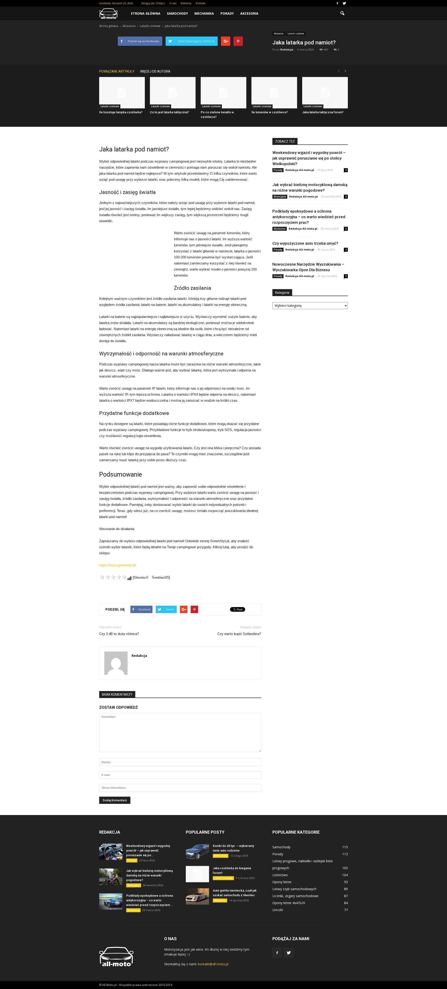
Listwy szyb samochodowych (294, 889)
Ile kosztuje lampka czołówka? (120, 112)
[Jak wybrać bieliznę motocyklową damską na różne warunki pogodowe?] (110, 877)
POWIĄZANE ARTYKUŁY (117, 71)
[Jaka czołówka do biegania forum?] (197, 874)
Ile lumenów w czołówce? (269, 112)
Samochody (177, 13)
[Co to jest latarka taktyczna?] (173, 92)
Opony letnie (281, 882)
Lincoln (277, 910)
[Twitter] (344, 3)
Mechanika (204, 13)
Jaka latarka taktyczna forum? (322, 112)
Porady (227, 13)
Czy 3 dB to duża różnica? (119, 634)
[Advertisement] (134, 261)
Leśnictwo (280, 875)
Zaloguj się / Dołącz (153, 3)
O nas (172, 3)
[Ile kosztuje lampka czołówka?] (122, 92)
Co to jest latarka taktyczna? (169, 112)
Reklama (186, 3)
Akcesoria (249, 13)
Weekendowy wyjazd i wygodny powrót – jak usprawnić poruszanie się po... (148, 850)
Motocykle (280, 196)
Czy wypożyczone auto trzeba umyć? (305, 243)
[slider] (113, 577)
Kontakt (200, 3)
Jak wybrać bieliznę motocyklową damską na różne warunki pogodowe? (149, 875)
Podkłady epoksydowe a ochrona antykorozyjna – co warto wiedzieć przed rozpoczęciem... (149, 900)
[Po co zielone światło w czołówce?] (223, 92)
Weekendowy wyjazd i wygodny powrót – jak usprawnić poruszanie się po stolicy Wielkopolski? (308, 158)
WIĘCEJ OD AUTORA (155, 71)
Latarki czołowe (296, 33)
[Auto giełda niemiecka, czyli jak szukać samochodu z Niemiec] (197, 896)
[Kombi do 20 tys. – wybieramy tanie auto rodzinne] (197, 852)
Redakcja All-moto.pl (299, 170)
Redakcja (286, 49)
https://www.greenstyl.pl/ (117, 565)
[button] (342, 13)
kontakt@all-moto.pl (213, 964)
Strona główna (145, 13)
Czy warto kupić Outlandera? (239, 634)
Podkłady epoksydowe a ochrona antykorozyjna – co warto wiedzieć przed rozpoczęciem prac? (308, 217)
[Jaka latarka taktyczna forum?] (325, 92)
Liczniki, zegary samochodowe (295, 896)
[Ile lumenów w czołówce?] (274, 92)
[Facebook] (337, 3)
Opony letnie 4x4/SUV (288, 903)
